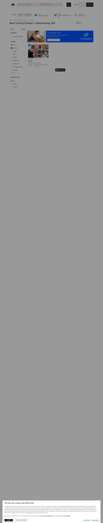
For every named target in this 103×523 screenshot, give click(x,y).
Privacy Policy (66, 515)
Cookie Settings (21, 520)
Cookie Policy (95, 520)
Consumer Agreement (47, 515)
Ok (9, 520)
